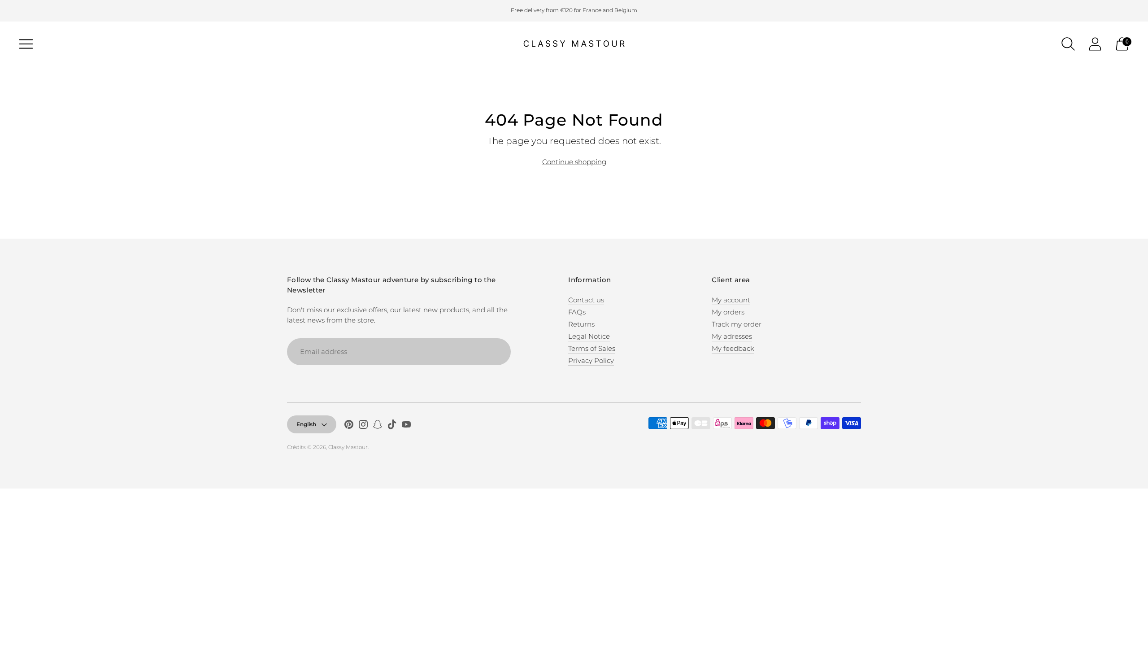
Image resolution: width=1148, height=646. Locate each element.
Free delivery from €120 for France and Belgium (574, 10)
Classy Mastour (348, 447)
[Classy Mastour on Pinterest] (349, 425)
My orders (728, 312)
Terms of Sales (591, 348)
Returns (581, 324)
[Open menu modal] (26, 44)
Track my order (736, 324)
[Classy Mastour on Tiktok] (392, 425)
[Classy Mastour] (574, 44)
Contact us (586, 300)
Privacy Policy (591, 360)
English (306, 424)
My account (731, 300)
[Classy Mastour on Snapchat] (377, 425)
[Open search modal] (1068, 44)
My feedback (733, 348)
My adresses (732, 336)
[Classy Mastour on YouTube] (406, 425)
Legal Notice (589, 336)
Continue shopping (574, 161)
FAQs (577, 312)
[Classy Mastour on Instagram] (363, 425)
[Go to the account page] (1095, 44)
